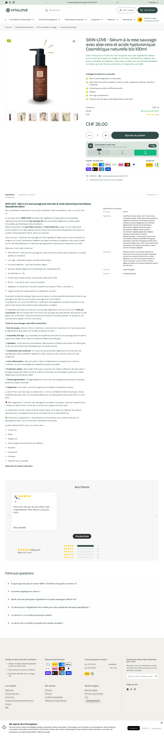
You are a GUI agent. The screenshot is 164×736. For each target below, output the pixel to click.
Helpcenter (9, 690)
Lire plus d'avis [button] (82, 536)
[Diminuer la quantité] (89, 135)
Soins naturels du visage (47, 27)
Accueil (8, 27)
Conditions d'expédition (54, 697)
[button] (148, 10)
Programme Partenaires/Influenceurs (19, 701)
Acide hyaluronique (68, 27)
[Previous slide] (8, 515)
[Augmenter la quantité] (105, 135)
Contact (8, 704)
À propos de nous (12, 694)
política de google (43, 732)
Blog (6, 707)
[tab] (9, 194)
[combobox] (79, 10)
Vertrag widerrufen (92, 701)
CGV (86, 697)
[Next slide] (156, 515)
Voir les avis (9, 697)
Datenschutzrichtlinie (28, 732)
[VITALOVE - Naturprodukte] (16, 10)
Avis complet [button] (19, 527)
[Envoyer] (156, 676)
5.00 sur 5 (35, 549)
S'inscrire (48, 690)
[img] (25, 496)
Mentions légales (91, 690)
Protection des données (94, 694)
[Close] (161, 722)
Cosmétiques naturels (24, 27)
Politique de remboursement (56, 701)
